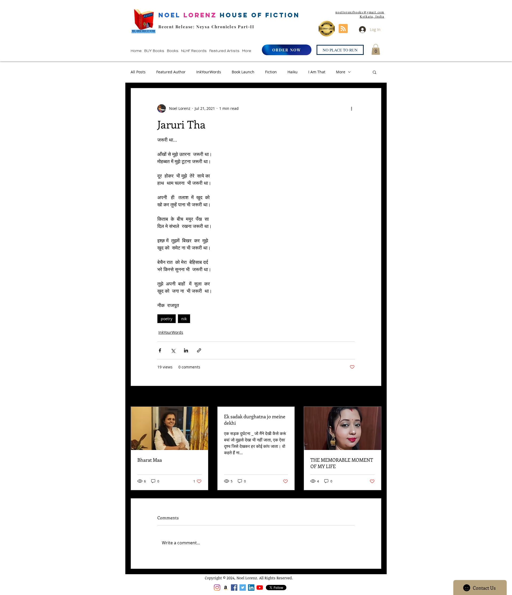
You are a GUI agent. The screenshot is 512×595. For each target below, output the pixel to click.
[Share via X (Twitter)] (172, 350)
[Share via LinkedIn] (186, 350)
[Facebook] (234, 587)
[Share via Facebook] (159, 350)
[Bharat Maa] (169, 428)
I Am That (316, 71)
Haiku (292, 71)
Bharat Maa (149, 460)
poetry (166, 318)
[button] (154, 50)
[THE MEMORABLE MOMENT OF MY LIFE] (342, 428)
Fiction (271, 71)
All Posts (138, 71)
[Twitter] (242, 587)
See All (375, 396)
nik (184, 318)
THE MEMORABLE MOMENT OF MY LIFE (341, 463)
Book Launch (243, 71)
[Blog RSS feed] (343, 29)
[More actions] (351, 108)
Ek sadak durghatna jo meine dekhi (254, 419)
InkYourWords (208, 71)
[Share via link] (199, 350)
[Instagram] (217, 587)
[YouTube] (260, 587)
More (340, 71)
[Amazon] (225, 587)
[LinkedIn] (251, 587)
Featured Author (171, 71)
